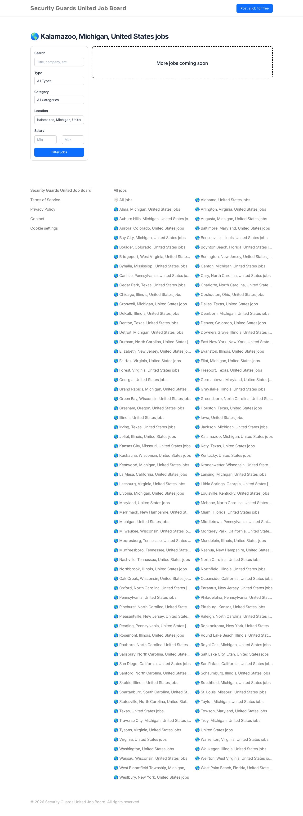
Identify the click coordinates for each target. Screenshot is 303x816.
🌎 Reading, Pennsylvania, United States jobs (152, 625)
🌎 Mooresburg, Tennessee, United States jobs (152, 540)
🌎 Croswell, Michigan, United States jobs (150, 304)
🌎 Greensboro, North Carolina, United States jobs (234, 398)
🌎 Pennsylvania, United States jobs (145, 597)
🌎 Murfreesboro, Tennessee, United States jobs (152, 550)
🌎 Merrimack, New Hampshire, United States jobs (152, 512)
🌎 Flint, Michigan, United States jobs (227, 360)
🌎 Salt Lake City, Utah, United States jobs (232, 654)
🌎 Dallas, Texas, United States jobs (226, 304)
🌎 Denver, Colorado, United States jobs (230, 322)
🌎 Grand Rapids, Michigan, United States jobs (152, 389)
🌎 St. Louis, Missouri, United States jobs (230, 692)
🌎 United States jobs (214, 729)
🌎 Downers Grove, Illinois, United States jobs (234, 332)
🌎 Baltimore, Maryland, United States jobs (232, 228)
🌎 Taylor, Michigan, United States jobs (229, 701)
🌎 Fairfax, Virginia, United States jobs (147, 360)
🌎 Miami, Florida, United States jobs (227, 512)
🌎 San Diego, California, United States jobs (152, 663)
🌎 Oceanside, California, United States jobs (233, 578)
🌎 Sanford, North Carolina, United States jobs (152, 673)
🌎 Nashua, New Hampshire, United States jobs (234, 550)
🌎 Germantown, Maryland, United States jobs (234, 379)
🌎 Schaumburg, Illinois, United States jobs (232, 673)
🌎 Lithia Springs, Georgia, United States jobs (234, 483)
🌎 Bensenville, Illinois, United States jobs (231, 237)
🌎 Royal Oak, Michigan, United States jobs (233, 644)
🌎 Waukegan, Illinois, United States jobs (230, 748)
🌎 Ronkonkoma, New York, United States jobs (234, 625)
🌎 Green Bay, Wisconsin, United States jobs (152, 398)
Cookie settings (44, 228)
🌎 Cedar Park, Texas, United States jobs (149, 285)
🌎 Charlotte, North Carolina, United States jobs (234, 285)
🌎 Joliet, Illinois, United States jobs (145, 436)
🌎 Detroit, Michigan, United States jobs (148, 332)
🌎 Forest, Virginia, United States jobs (146, 370)
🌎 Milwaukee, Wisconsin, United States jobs (152, 531)
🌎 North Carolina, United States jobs (227, 559)
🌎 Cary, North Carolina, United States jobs (233, 275)
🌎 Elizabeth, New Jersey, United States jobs (152, 351)
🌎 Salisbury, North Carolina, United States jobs (152, 654)
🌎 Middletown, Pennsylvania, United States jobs (234, 521)
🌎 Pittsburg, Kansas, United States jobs (230, 606)
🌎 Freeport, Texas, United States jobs (228, 370)
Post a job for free (255, 8)
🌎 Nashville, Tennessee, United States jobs (152, 559)
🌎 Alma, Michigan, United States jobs (147, 209)
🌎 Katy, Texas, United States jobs (225, 445)
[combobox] (59, 119)
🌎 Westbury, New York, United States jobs (151, 777)
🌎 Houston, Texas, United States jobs (228, 408)
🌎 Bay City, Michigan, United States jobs (150, 237)
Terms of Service (45, 199)
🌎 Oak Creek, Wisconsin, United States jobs (152, 578)
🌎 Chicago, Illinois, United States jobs (147, 294)
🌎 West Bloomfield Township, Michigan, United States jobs (152, 767)
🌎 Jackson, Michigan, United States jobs (231, 427)
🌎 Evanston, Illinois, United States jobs (229, 351)
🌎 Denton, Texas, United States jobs (146, 322)
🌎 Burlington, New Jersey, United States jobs (234, 256)
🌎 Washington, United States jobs (144, 748)
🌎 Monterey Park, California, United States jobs (234, 531)
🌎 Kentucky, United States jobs (223, 455)
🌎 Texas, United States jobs (139, 711)
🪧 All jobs (123, 199)
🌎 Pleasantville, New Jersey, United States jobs (152, 616)
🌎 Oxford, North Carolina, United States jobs (152, 587)
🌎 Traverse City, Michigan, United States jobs (152, 720)
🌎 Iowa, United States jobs (219, 417)
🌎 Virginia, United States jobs (140, 739)
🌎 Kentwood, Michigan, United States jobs (151, 464)
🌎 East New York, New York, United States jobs (234, 341)
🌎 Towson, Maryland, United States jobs (231, 711)
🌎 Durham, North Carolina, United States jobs (152, 341)
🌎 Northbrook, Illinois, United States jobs (150, 569)
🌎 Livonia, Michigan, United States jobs (149, 493)
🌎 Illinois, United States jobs (139, 417)
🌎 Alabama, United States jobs (222, 199)
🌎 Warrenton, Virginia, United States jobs (231, 739)
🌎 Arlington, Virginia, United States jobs (230, 209)
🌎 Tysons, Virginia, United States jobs (147, 729)
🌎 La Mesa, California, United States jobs (150, 474)
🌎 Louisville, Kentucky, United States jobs (232, 493)
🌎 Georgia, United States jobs (140, 379)
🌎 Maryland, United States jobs (142, 502)
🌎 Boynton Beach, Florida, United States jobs (234, 247)
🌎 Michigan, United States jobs (141, 521)
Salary (39, 131)
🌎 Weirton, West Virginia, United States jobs (234, 758)
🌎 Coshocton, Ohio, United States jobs (229, 294)
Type (38, 73)
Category (41, 92)
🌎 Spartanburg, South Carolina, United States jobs (152, 692)
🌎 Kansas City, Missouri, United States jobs (152, 445)
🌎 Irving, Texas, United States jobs (144, 427)
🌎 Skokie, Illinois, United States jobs (146, 682)
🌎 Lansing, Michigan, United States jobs (230, 474)
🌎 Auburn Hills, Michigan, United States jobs (152, 218)
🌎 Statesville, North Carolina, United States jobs (152, 701)
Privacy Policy (42, 209)
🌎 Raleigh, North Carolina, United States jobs (234, 616)
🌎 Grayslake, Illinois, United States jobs (230, 389)
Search (39, 53)
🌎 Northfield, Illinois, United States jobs (230, 569)
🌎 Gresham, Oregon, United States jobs (149, 408)
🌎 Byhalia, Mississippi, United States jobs (150, 266)
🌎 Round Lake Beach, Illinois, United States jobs (234, 635)
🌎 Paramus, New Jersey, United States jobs (233, 587)
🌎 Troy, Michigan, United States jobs (227, 720)
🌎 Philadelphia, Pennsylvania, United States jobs (234, 597)
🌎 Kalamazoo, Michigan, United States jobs (234, 436)
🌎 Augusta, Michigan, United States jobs (231, 218)
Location (41, 111)
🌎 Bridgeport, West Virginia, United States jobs (152, 256)
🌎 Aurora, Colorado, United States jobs (149, 228)
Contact (37, 218)
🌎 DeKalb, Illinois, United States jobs (146, 313)
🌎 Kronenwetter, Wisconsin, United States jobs (234, 464)
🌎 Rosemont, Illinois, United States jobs (149, 635)
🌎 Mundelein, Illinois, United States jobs (230, 540)
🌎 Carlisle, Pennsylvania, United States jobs (152, 275)
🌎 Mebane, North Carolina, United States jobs (234, 502)
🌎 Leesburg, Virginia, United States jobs (149, 483)
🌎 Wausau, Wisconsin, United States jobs (150, 758)
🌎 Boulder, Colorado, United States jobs (149, 247)
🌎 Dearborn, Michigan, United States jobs (232, 313)
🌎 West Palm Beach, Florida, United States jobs (234, 767)
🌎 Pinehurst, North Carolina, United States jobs (152, 606)
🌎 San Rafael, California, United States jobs (233, 663)
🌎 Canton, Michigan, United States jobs (230, 266)
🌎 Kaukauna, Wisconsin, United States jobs (152, 455)
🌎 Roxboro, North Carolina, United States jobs (152, 644)
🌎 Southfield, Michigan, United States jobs (233, 682)
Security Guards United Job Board (78, 8)
